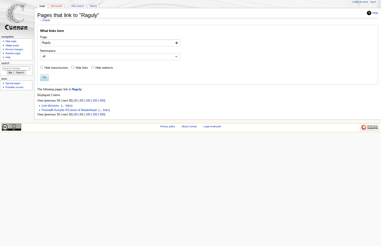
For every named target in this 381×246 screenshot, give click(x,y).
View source (77, 6)
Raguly (46, 20)
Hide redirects (104, 67)
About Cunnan (189, 126)
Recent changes (14, 49)
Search (5, 63)
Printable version (14, 87)
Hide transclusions (56, 67)
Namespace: (48, 50)
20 (76, 100)
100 (88, 100)
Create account (360, 1)
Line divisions (50, 105)
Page (42, 6)
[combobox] (110, 42)
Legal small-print (212, 126)
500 (102, 100)
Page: (44, 37)
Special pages (13, 83)
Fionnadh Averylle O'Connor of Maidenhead (69, 110)
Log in (373, 1)
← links (66, 105)
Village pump (12, 45)
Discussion (56, 6)
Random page (13, 53)
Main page (11, 41)
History (93, 6)
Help (375, 13)
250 (95, 100)
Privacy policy (167, 126)
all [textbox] (44, 56)
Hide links (82, 67)
